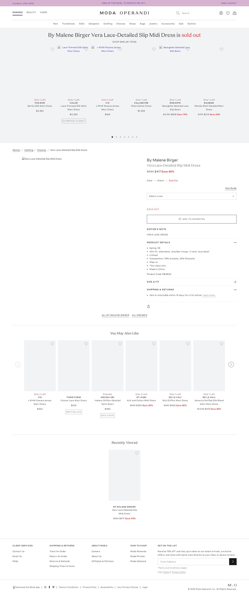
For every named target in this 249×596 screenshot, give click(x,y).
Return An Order (58, 556)
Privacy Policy (90, 587)
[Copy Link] (191, 306)
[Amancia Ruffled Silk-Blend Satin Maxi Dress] (209, 365)
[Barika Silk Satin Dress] (40, 71)
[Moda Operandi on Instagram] (45, 587)
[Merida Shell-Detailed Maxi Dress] (209, 71)
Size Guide (230, 188)
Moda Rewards (138, 551)
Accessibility (107, 587)
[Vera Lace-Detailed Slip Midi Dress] (124, 475)
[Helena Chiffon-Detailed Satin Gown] (107, 365)
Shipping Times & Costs (62, 566)
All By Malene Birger (115, 315)
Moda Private (137, 556)
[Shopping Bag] (235, 13)
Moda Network (138, 561)
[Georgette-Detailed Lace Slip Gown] (175, 71)
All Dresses (139, 315)
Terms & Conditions (69, 587)
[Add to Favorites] (52, 49)
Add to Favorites (194, 219)
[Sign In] (221, 13)
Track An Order (58, 551)
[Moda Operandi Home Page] (124, 13)
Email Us (17, 556)
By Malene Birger (162, 160)
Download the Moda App (27, 587)
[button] (112, 137)
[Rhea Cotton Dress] (141, 71)
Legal (145, 587)
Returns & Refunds (60, 561)
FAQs (15, 561)
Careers (96, 551)
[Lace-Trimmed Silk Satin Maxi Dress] (74, 71)
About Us (97, 556)
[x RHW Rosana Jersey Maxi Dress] (107, 71)
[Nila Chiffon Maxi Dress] (175, 365)
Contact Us (19, 551)
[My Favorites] (228, 13)
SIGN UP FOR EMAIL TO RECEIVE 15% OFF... (124, 3)
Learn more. (209, 295)
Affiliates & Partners (103, 561)
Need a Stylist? (228, 3)
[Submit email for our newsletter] (233, 561)
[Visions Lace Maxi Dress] (74, 365)
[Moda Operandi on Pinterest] (53, 587)
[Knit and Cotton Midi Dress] (141, 365)
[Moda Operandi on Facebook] (49, 587)
